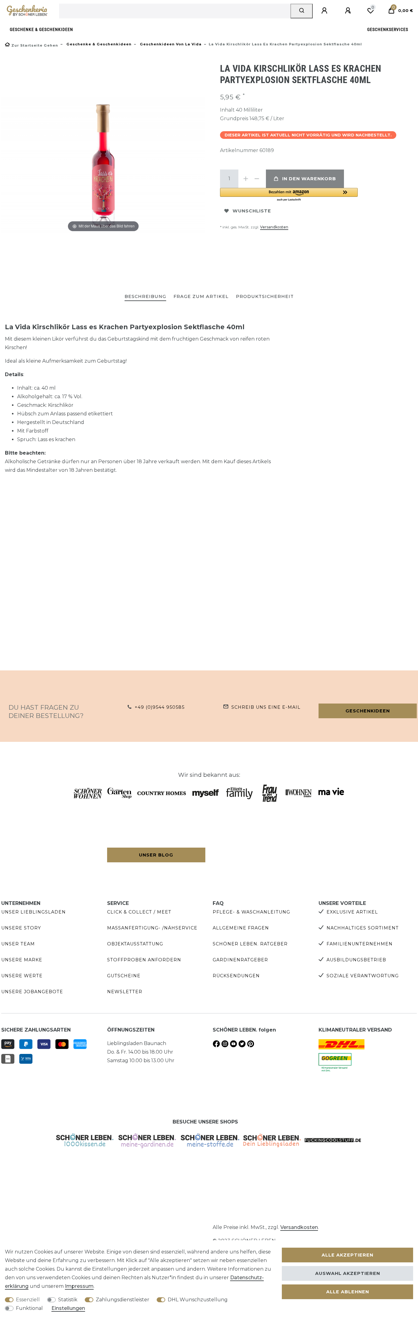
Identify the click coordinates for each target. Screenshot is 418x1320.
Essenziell (28, 1300)
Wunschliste (252, 211)
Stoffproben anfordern (144, 960)
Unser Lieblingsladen (33, 912)
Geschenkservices (387, 29)
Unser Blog (156, 855)
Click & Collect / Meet (139, 912)
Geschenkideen (367, 711)
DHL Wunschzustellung (198, 1300)
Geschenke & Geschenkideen (41, 29)
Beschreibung (145, 296)
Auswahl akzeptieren (347, 1273)
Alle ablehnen (347, 1292)
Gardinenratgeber (240, 960)
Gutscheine (123, 976)
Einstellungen (68, 1308)
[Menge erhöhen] (245, 179)
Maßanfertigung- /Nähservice (152, 928)
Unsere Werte (22, 976)
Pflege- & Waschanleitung (251, 912)
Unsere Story (21, 928)
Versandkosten (274, 227)
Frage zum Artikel (201, 296)
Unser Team (18, 944)
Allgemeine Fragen (241, 928)
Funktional (29, 1308)
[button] (289, 195)
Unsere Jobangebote (32, 991)
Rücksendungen (236, 976)
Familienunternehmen (360, 944)
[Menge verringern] (256, 179)
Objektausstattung (135, 944)
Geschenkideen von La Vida (170, 44)
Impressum (79, 1286)
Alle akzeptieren (347, 1255)
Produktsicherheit (265, 296)
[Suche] (301, 11)
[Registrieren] (349, 10)
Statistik (67, 1300)
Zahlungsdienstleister (122, 1300)
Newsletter (124, 991)
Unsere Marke (21, 960)
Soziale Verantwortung (363, 976)
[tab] (145, 296)
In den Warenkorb (309, 178)
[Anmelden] (325, 10)
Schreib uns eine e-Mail (265, 707)
